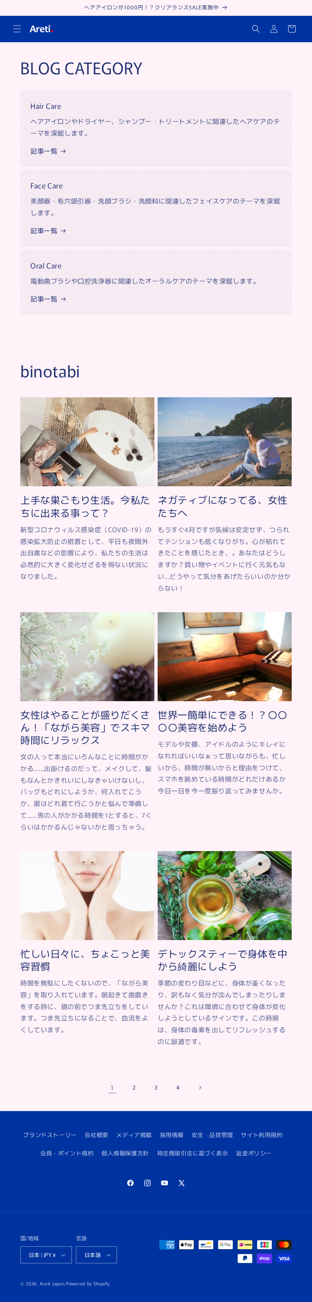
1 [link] (112, 1087)
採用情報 (172, 1135)
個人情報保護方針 (125, 1153)
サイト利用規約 (261, 1135)
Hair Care (45, 105)
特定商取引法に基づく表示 (192, 1153)
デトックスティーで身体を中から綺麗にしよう (223, 959)
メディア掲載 (134, 1135)
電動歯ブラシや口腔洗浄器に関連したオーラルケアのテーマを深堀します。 (145, 281)
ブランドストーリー (49, 1135)
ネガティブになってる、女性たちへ (223, 505)
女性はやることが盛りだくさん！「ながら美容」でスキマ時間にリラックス (85, 727)
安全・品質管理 (212, 1135)
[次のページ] (200, 1087)
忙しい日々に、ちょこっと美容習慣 (85, 959)
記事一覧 (43, 151)
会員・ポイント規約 (66, 1153)
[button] (17, 29)
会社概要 (96, 1135)
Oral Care (45, 265)
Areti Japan (52, 1283)
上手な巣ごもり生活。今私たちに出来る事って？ (85, 505)
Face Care (46, 185)
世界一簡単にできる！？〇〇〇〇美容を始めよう (223, 720)
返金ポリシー (254, 1153)
